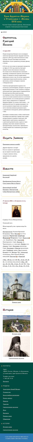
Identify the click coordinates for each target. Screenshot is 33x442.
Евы (19, 250)
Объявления (6, 419)
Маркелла (26, 238)
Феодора (14, 252)
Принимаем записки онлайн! (11, 144)
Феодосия (6, 238)
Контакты (6, 381)
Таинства (6, 404)
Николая (17, 248)
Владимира (16, 246)
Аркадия (19, 240)
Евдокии (5, 252)
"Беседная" (13, 256)
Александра (24, 252)
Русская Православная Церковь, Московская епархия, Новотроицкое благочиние (16, 21)
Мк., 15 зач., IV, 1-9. (17, 264)
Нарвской (22, 256)
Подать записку (7, 398)
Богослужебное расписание (11, 395)
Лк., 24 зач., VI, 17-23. (22, 266)
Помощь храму (16, 302)
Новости (5, 401)
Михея (16, 233)
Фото (4, 410)
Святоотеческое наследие (16, 358)
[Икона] (16, 211)
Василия (19, 242)
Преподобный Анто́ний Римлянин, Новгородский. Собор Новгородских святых (11, 189)
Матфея (23, 244)
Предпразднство (7, 231)
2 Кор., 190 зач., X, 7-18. (10, 260)
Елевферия (10, 250)
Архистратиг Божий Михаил (11, 389)
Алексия (5, 246)
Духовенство (7, 392)
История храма (16, 334)
